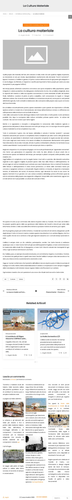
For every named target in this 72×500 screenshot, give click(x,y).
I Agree (25, 495)
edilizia (21, 279)
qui (19, 442)
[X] (56, 279)
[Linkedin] (67, 279)
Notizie (23, 311)
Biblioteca (15, 311)
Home (4, 14)
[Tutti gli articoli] (36, 291)
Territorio (24, 14)
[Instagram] (63, 279)
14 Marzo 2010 (28, 25)
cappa (65, 427)
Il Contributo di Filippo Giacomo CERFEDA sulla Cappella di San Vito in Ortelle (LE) (18, 339)
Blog (29, 14)
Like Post (37, 35)
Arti (5, 279)
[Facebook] (52, 279)
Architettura (18, 14)
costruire (12, 279)
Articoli (11, 14)
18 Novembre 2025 (11, 334)
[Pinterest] (60, 279)
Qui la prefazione (37, 482)
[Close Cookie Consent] (69, 495)
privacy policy (61, 495)
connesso (13, 379)
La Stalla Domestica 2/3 (50, 336)
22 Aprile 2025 (44, 334)
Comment (49, 35)
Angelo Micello (25, 35)
